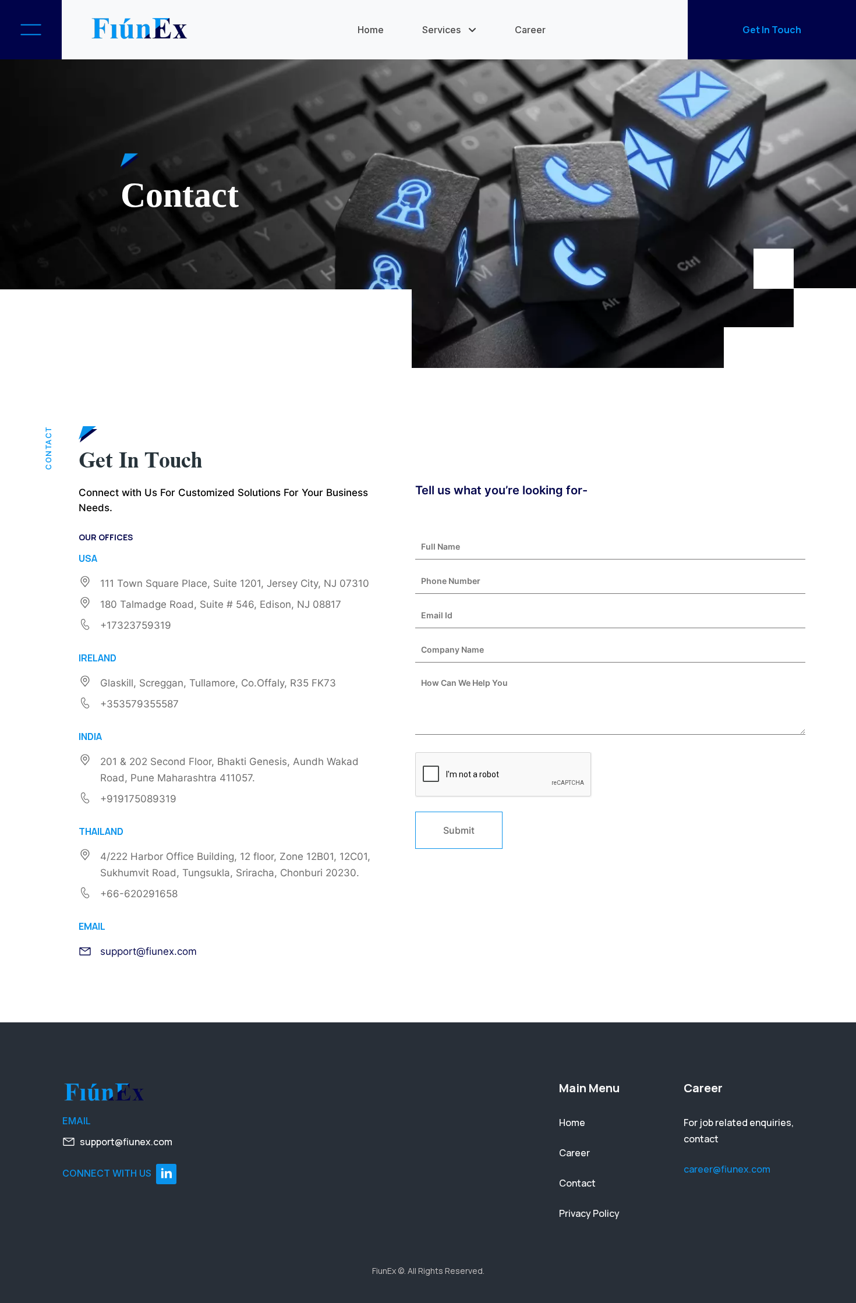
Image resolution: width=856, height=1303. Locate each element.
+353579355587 (139, 704)
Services (441, 30)
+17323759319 (135, 625)
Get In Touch (771, 29)
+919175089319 (138, 799)
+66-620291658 (139, 894)
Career (530, 30)
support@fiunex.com (148, 951)
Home (371, 30)
